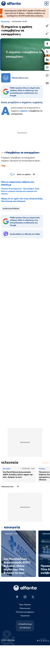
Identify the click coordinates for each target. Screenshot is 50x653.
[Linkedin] (47, 59)
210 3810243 (25, 628)
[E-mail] (47, 83)
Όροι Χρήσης (25, 604)
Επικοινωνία (25, 608)
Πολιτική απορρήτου (25, 612)
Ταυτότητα (25, 615)
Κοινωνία (5, 21)
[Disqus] (25, 276)
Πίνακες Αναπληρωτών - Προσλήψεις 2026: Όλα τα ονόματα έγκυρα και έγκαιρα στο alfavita (20, 191)
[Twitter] (47, 51)
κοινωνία (12, 527)
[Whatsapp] (47, 75)
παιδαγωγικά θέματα (11, 208)
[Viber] (47, 67)
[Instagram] (25, 597)
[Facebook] (47, 43)
